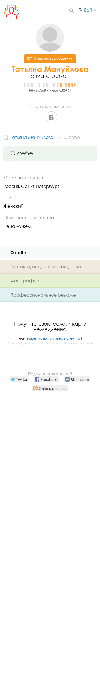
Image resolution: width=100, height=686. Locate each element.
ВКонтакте (51, 117)
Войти (90, 10)
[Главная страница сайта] (5, 137)
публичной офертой (77, 343)
